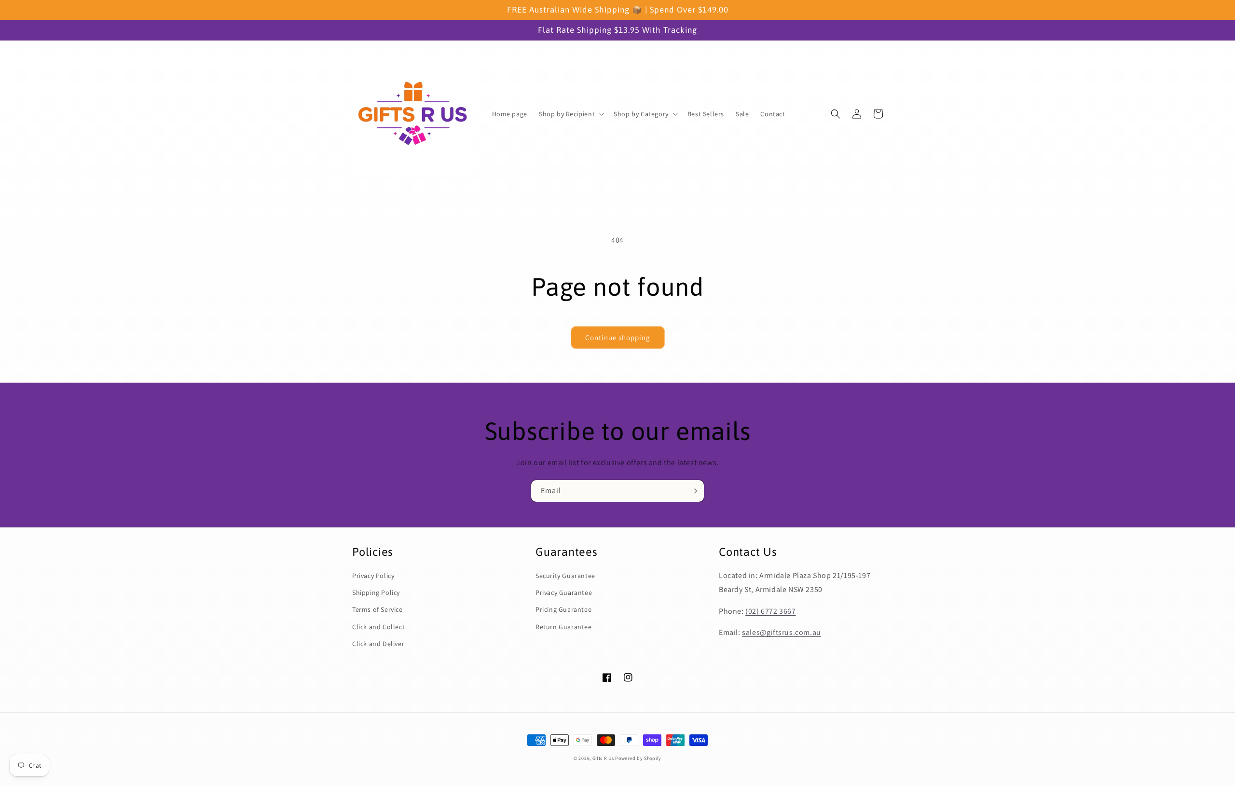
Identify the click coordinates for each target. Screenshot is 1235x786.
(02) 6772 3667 (770, 611)
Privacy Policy (373, 575)
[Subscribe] (693, 491)
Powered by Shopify (638, 758)
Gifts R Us (603, 758)
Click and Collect (378, 626)
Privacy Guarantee (563, 592)
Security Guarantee (565, 575)
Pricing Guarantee (563, 609)
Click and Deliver (378, 643)
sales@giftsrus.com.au (781, 632)
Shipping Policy (376, 592)
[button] (570, 114)
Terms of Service (377, 609)
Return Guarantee (563, 626)
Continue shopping (617, 337)
